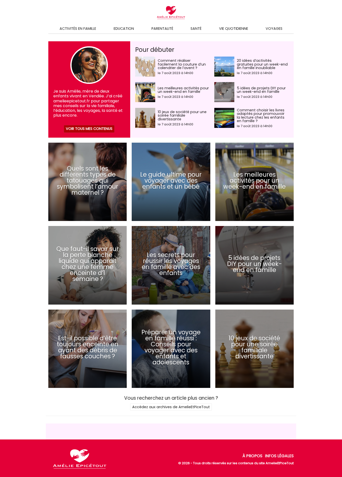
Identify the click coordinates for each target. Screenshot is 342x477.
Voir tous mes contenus (89, 128)
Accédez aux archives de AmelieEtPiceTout (171, 406)
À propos (252, 456)
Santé (196, 28)
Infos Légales (279, 456)
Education (124, 28)
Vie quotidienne (233, 28)
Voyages (274, 28)
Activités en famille (78, 28)
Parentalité (162, 28)
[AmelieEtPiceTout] (79, 469)
